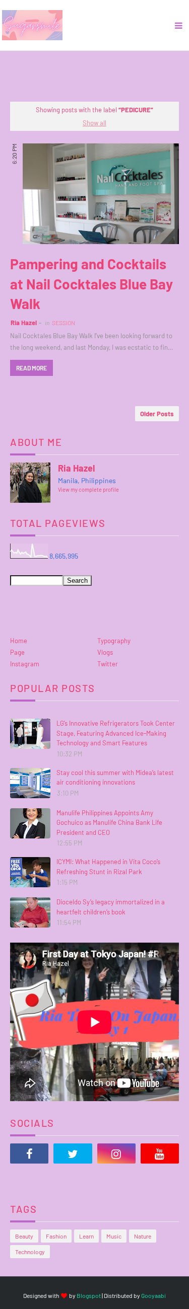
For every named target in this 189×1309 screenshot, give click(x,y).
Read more (31, 367)
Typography (114, 641)
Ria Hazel (24, 323)
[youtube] (160, 1153)
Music (113, 1236)
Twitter (107, 664)
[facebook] (29, 1153)
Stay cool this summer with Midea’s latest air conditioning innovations (115, 777)
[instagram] (116, 1153)
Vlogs (105, 652)
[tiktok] (29, 1179)
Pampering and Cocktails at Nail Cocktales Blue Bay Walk (91, 283)
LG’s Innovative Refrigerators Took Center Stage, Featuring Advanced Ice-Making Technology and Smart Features (115, 733)
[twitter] (72, 1153)
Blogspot (89, 1295)
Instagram (24, 664)
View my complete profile (88, 489)
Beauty (24, 1236)
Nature (142, 1236)
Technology (30, 1251)
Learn (86, 1236)
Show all (94, 123)
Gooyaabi (153, 1295)
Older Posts (157, 414)
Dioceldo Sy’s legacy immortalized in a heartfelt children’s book (110, 907)
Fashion (56, 1236)
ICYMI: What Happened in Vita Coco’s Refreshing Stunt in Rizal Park (108, 867)
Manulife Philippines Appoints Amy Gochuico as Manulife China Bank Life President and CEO (109, 822)
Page (17, 652)
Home (18, 641)
